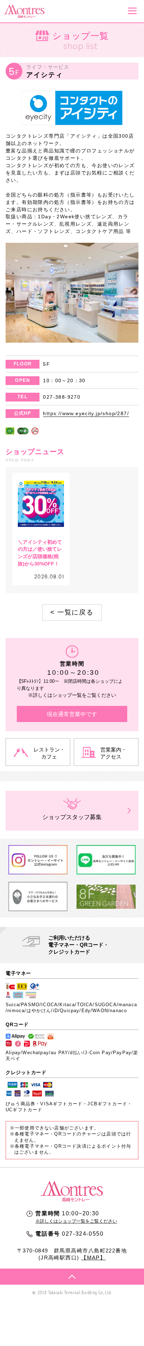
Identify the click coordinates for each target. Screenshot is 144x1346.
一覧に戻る (72, 612)
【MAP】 (93, 1258)
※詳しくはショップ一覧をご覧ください (76, 1221)
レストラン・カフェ (49, 753)
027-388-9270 (61, 397)
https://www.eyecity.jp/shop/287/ (86, 413)
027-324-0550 (82, 1234)
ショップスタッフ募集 (72, 816)
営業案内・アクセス (113, 753)
